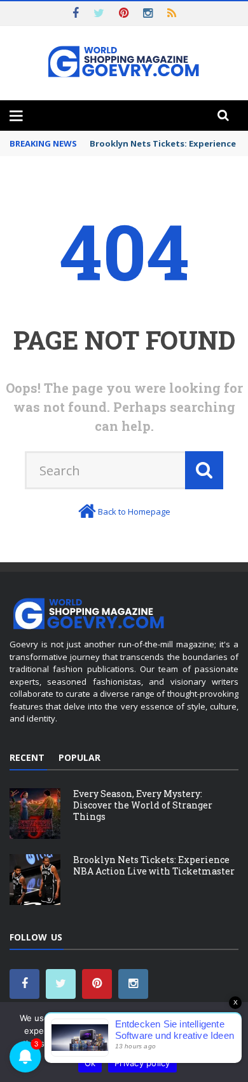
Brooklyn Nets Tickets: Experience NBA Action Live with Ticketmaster (154, 865)
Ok (90, 1063)
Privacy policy (142, 1063)
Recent (27, 757)
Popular (79, 757)
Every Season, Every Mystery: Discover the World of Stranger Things (142, 805)
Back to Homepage (134, 511)
